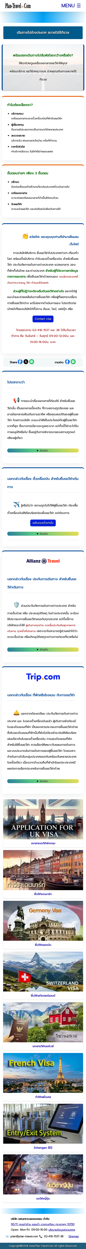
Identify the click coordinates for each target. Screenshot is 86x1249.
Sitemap (73, 1236)
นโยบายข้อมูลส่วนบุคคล (61, 1230)
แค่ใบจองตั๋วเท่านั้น (43, 523)
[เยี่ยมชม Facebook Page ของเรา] (67, 362)
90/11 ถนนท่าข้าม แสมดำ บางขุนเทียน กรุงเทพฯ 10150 (43, 1224)
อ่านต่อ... (44, 450)
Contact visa (43, 319)
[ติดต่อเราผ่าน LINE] (73, 362)
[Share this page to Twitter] (26, 362)
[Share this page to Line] (32, 362)
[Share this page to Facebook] (20, 362)
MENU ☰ (71, 5)
